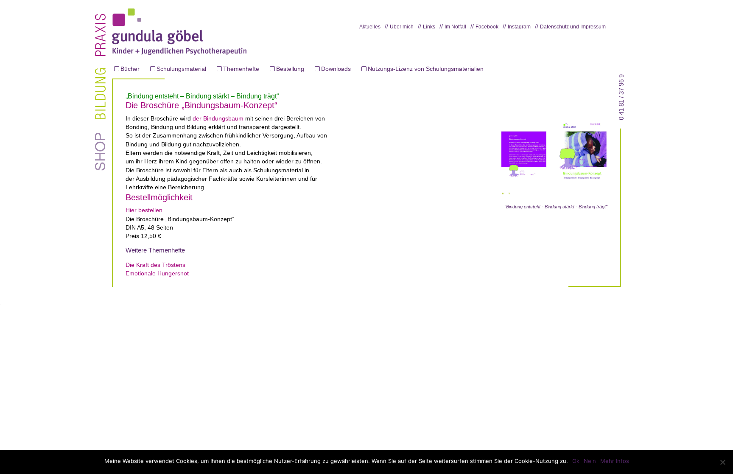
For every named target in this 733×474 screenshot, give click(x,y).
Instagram (519, 27)
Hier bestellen (144, 210)
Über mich (402, 27)
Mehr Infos (614, 460)
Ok (575, 460)
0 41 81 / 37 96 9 (621, 97)
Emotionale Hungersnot (157, 273)
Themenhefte (241, 69)
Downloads (336, 69)
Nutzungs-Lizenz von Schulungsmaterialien (426, 69)
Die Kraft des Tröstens (155, 265)
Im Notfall (455, 27)
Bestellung (290, 69)
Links (429, 27)
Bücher (130, 69)
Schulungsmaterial (181, 69)
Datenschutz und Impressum (573, 27)
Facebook (487, 27)
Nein (590, 460)
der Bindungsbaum (218, 118)
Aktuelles (369, 27)
